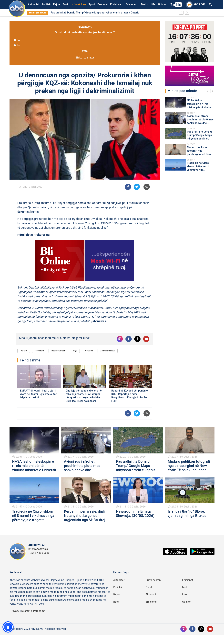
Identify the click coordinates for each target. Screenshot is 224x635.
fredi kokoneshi (58, 350)
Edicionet (131, 4)
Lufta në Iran (78, 4)
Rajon (56, 4)
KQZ (75, 350)
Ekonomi (102, 4)
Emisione (115, 4)
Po (18, 40)
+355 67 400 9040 (39, 553)
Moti (143, 4)
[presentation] (208, 91)
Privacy (15, 611)
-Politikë (23, 350)
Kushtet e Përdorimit (33, 611)
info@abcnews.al (38, 549)
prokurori (88, 350)
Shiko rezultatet (85, 58)
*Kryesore (39, 350)
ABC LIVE (199, 4)
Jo (18, 45)
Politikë (46, 4)
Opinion (162, 4)
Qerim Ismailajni (107, 350)
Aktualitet (33, 4)
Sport (91, 4)
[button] (8, 627)
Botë (65, 4)
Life (153, 4)
